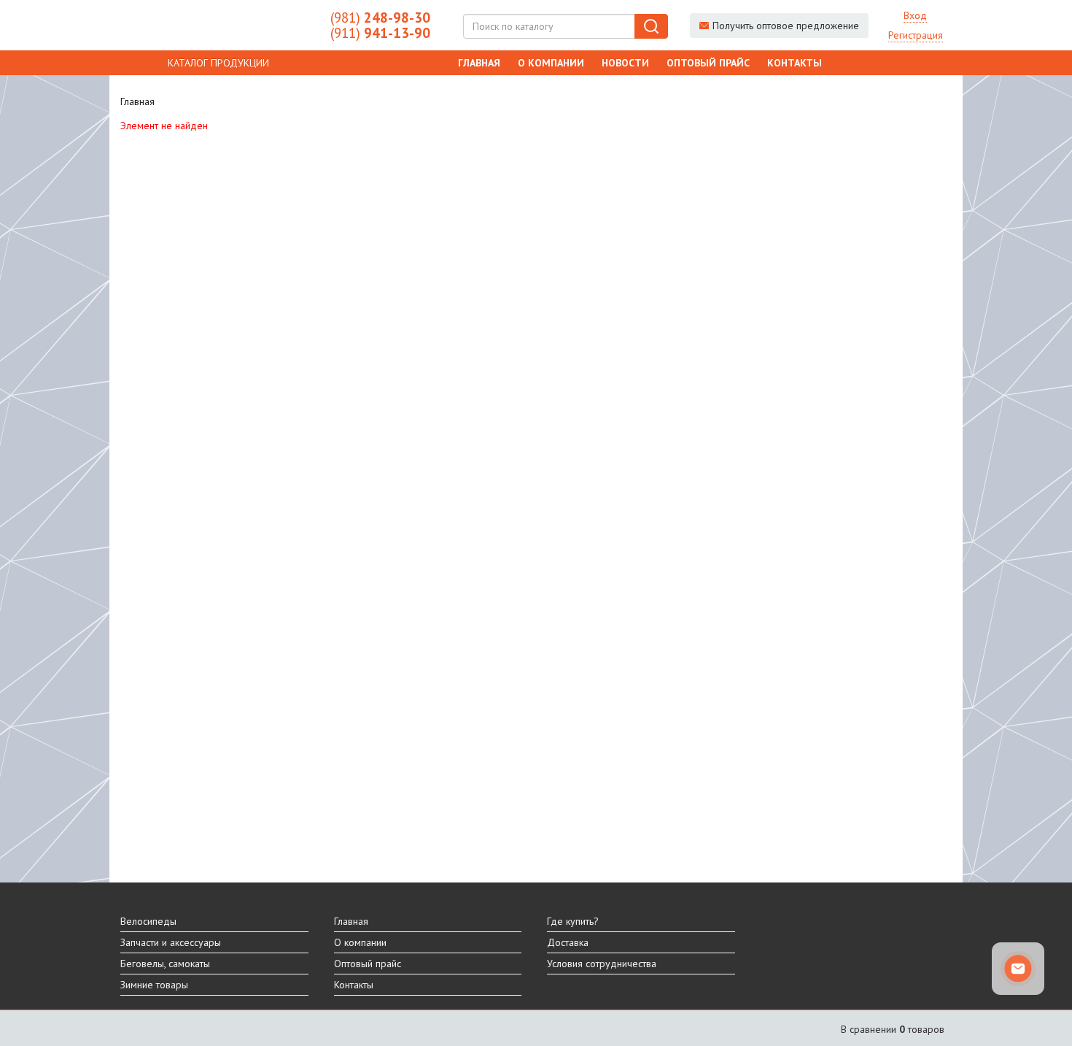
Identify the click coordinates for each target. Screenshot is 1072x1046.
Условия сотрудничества (601, 963)
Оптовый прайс (708, 62)
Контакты (794, 62)
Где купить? (573, 921)
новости (625, 62)
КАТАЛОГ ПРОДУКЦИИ (218, 62)
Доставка (568, 942)
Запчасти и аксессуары (170, 942)
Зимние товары (154, 984)
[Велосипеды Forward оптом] (214, 25)
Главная (479, 62)
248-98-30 (380, 17)
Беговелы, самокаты (165, 963)
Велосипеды (148, 921)
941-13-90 (380, 33)
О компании (551, 62)
